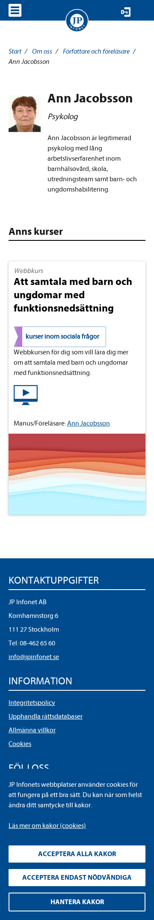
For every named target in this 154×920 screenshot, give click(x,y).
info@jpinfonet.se (34, 657)
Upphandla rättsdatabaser (46, 716)
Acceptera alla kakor (77, 854)
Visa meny (15, 10)
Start (15, 51)
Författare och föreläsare (96, 51)
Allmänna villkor (32, 730)
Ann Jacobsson (88, 423)
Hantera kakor (77, 902)
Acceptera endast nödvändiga (77, 877)
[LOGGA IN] (125, 12)
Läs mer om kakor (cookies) (47, 826)
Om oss (42, 51)
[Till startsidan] (77, 20)
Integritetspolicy (32, 703)
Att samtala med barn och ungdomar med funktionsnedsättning (73, 295)
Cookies (20, 744)
